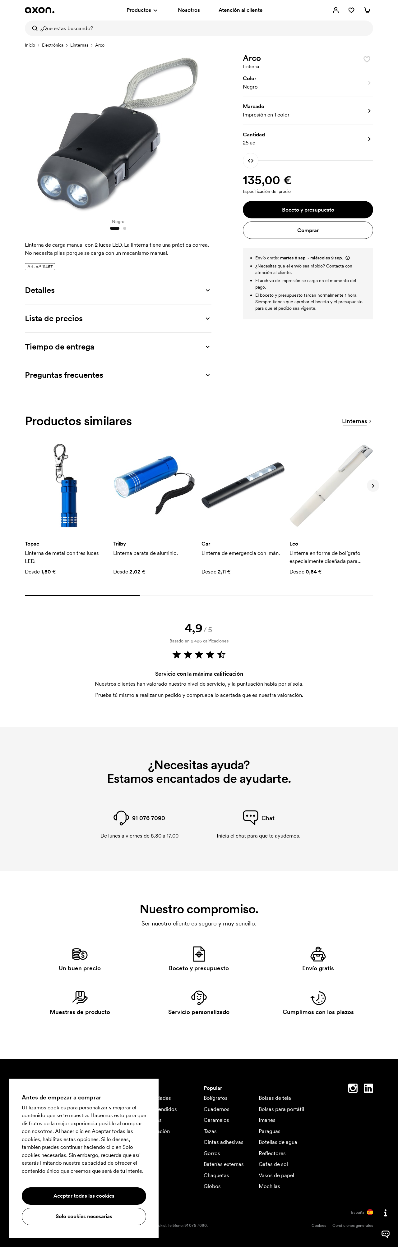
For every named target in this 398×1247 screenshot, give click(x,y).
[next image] (205, 133)
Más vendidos (160, 1109)
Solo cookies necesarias (84, 1216)
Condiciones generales (352, 1225)
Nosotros (189, 10)
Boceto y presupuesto (308, 209)
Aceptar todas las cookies (83, 1195)
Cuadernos (216, 1109)
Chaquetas (216, 1175)
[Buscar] (32, 28)
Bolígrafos (216, 1097)
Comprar (308, 230)
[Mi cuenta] (336, 10)
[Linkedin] (368, 1089)
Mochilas (269, 1186)
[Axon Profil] (39, 10)
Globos (212, 1186)
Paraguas (269, 1131)
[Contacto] (385, 1213)
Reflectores (272, 1153)
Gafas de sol (273, 1164)
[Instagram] (353, 1089)
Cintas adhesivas (223, 1142)
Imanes (267, 1120)
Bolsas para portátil (281, 1109)
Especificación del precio (267, 191)
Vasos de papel (276, 1175)
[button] (308, 83)
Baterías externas (224, 1164)
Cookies (319, 1225)
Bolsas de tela (275, 1097)
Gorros (212, 1153)
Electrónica (52, 45)
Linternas (79, 45)
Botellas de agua (278, 1142)
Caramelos (216, 1120)
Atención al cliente (240, 10)
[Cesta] (367, 10)
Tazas (210, 1131)
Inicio (30, 45)
